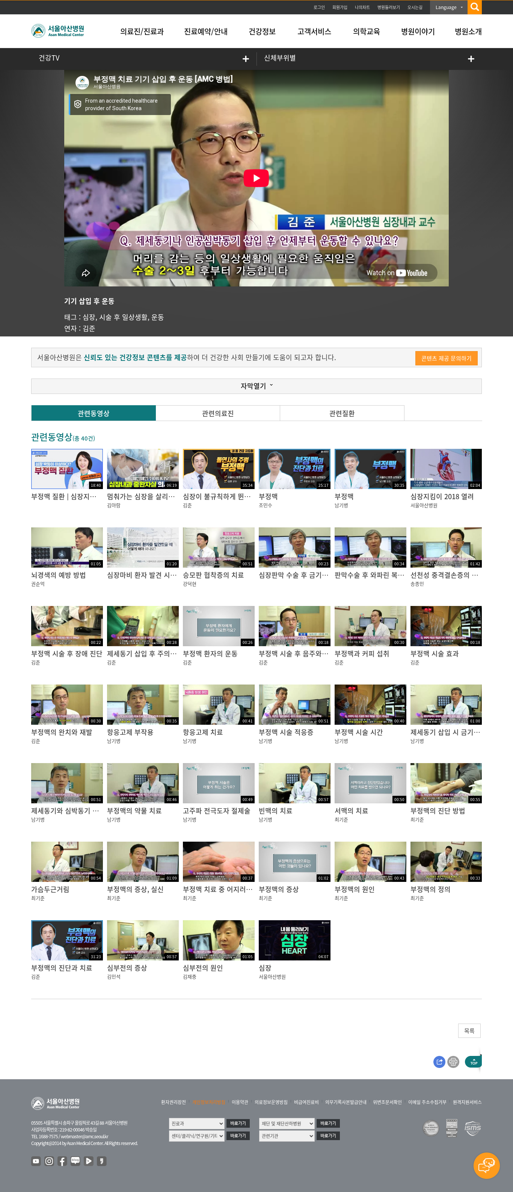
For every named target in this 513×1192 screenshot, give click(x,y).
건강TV (49, 58)
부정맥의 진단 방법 (437, 811)
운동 (157, 317)
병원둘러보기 (388, 7)
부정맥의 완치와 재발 (61, 732)
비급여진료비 (306, 1102)
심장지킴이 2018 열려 (442, 496)
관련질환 (342, 413)
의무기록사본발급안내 (346, 1102)
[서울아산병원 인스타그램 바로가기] (49, 1161)
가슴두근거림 (50, 889)
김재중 (189, 976)
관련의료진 (218, 413)
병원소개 (468, 31)
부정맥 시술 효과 (434, 653)
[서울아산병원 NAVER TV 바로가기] (89, 1161)
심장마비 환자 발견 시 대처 (146, 575)
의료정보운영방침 (271, 1102)
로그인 (319, 7)
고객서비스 (314, 31)
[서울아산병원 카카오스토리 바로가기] (102, 1161)
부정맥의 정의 (430, 889)
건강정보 (262, 31)
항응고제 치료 (203, 732)
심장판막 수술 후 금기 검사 (297, 575)
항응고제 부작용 (130, 732)
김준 (89, 328)
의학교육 (366, 31)
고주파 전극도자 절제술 (216, 811)
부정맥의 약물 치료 (134, 811)
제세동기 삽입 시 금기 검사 (449, 732)
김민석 (114, 976)
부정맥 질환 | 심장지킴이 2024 (75, 496)
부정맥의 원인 (355, 889)
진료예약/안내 (206, 31)
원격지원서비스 (467, 1102)
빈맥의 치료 (276, 811)
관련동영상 (94, 413)
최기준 (341, 819)
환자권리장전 (173, 1102)
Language (446, 7)
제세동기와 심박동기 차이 (68, 811)
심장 (89, 317)
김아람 (114, 505)
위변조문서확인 (387, 1102)
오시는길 (414, 7)
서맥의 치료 (351, 811)
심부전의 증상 (127, 968)
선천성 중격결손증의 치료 (447, 575)
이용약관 (240, 1102)
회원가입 (339, 7)
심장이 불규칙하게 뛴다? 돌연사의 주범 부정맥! (251, 496)
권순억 (38, 583)
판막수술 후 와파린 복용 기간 (377, 575)
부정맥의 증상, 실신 (135, 889)
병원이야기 (418, 31)
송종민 (417, 583)
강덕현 (189, 583)
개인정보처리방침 (208, 1102)
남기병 (341, 505)
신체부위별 (280, 58)
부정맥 (268, 496)
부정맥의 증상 (279, 889)
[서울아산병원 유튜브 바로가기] (36, 1161)
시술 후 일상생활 (123, 317)
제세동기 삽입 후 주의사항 (145, 653)
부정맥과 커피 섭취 (362, 653)
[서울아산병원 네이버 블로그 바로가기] (76, 1161)
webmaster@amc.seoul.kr (84, 1136)
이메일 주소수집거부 (427, 1102)
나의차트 (362, 7)
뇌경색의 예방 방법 (58, 575)
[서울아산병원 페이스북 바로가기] (62, 1161)
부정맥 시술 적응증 (286, 732)
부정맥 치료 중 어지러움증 (221, 889)
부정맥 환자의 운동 (210, 653)
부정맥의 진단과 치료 (61, 968)
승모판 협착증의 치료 (213, 575)
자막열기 (253, 386)
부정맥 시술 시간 (359, 732)
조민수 (265, 505)
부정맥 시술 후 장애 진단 (67, 653)
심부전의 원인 (203, 968)
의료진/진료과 (142, 31)
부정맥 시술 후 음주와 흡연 (297, 653)
